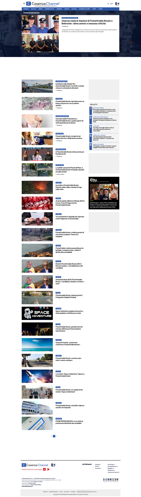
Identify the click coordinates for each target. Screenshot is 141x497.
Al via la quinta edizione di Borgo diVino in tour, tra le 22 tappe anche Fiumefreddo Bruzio (70, 203)
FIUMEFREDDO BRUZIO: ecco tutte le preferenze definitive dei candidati (69, 422)
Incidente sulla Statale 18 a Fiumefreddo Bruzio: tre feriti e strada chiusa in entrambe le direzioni (70, 86)
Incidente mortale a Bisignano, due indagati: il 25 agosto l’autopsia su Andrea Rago (104, 120)
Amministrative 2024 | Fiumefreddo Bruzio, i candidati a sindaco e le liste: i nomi (70, 281)
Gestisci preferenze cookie (83, 491)
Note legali (73, 491)
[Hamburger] (23, 3)
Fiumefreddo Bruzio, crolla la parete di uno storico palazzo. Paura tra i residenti (70, 234)
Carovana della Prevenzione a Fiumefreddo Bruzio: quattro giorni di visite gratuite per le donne (69, 121)
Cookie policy (67, 491)
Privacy (61, 491)
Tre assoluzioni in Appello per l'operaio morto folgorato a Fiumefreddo (70, 217)
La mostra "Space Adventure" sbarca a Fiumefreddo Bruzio (70, 375)
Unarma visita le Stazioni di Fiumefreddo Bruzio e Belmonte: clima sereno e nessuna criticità (87, 22)
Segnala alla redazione (53, 491)
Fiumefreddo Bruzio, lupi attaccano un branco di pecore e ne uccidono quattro (70, 103)
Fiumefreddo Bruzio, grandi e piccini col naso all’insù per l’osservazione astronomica (69, 329)
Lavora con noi (93, 491)
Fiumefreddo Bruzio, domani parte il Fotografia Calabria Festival (69, 296)
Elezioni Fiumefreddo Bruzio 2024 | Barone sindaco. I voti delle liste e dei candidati (69, 266)
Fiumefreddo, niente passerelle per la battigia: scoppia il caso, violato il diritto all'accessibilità (69, 250)
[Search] (108, 4)
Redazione (45, 491)
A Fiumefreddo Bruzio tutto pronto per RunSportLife (70, 153)
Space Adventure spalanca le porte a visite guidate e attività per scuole (69, 312)
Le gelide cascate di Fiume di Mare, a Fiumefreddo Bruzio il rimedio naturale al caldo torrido (70, 170)
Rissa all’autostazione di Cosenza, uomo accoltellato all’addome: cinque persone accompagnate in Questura (104, 111)
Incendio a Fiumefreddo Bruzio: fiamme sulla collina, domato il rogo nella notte (69, 187)
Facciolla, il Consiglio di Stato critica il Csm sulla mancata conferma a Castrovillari (103, 129)
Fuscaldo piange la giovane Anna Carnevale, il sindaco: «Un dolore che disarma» (103, 138)
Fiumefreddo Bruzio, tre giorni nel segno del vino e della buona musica (69, 137)
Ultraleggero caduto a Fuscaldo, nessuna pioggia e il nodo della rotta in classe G (104, 146)
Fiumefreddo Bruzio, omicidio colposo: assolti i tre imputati (70, 406)
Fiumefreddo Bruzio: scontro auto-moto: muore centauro (69, 359)
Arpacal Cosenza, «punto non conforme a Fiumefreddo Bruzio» (68, 343)
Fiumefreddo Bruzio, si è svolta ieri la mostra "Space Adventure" (69, 391)
